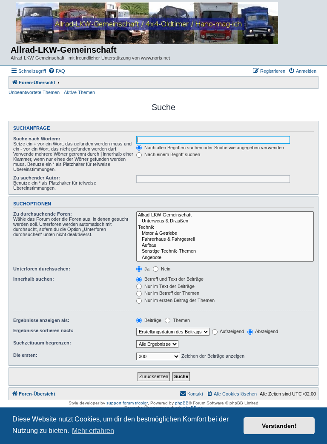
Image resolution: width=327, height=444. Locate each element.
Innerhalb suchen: (33, 279)
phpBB (182, 403)
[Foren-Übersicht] (147, 23)
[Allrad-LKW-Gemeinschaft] (225, 215)
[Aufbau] (225, 245)
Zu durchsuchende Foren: (42, 213)
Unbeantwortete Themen (34, 92)
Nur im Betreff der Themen (171, 293)
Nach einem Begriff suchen (171, 154)
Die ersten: (25, 355)
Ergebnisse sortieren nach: (43, 330)
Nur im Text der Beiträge (169, 286)
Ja (146, 268)
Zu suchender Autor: (36, 177)
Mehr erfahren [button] (93, 430)
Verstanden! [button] (279, 425)
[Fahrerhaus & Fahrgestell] (225, 239)
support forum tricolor (127, 403)
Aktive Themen (79, 92)
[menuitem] (56, 71)
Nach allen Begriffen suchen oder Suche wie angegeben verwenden (213, 147)
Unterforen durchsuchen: (41, 268)
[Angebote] (225, 258)
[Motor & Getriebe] (225, 233)
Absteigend (266, 331)
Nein (165, 268)
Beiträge (152, 320)
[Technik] (225, 228)
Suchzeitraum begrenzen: (42, 342)
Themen (181, 320)
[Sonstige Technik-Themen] (225, 251)
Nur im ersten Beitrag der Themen (179, 300)
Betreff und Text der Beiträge (173, 279)
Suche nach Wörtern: (36, 138)
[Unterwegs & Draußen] (225, 221)
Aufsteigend (231, 331)
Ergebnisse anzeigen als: (41, 320)
